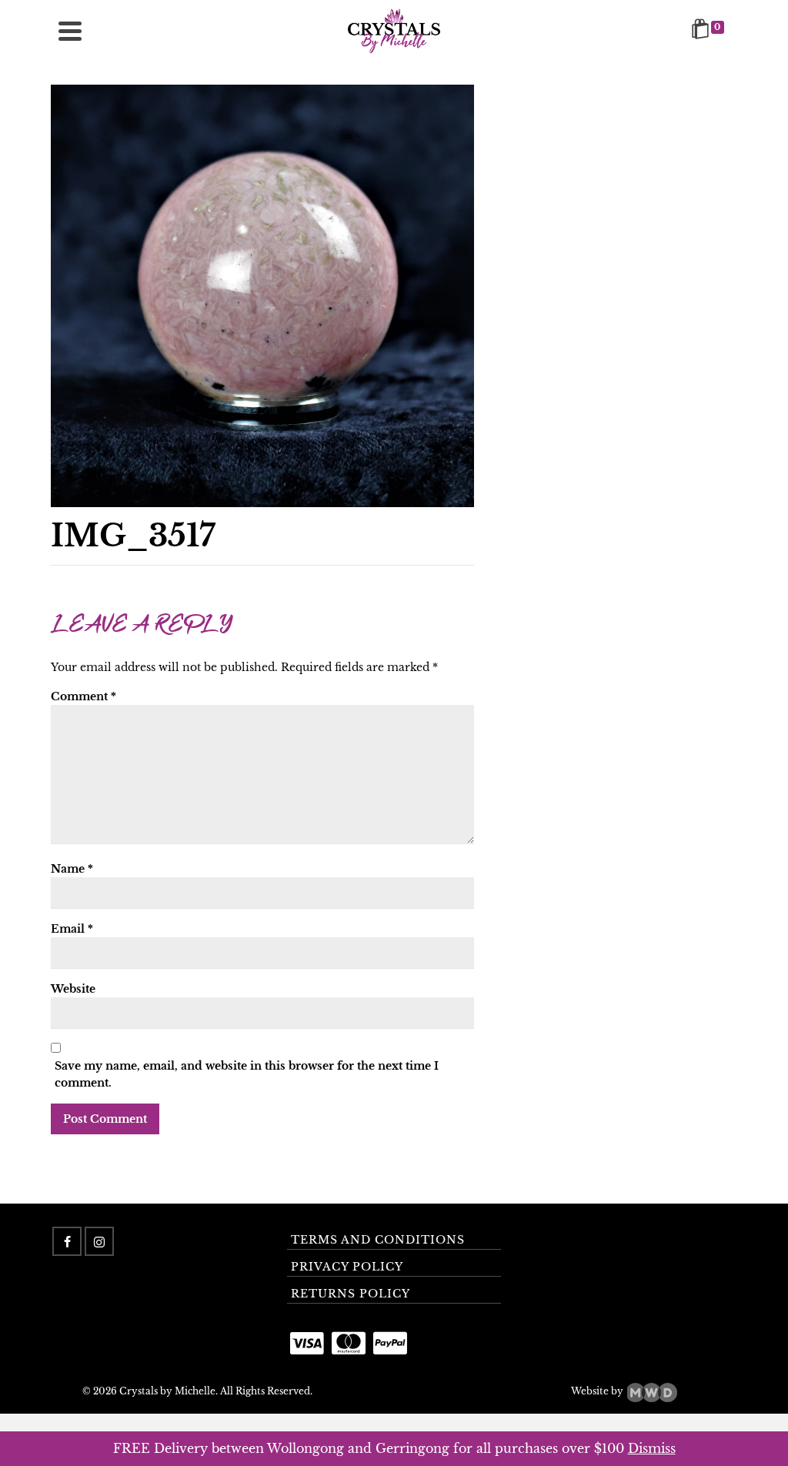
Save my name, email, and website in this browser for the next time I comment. (247, 1074)
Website (73, 989)
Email (72, 929)
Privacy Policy (347, 1267)
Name (72, 869)
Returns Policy (350, 1294)
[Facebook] (67, 1241)
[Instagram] (99, 1241)
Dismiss (652, 1448)
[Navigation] (70, 31)
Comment (83, 696)
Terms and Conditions (378, 1240)
